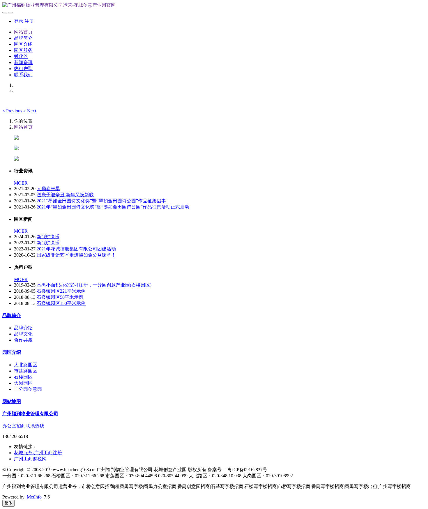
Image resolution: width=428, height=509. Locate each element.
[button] (12, 110)
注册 (29, 21)
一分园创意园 (28, 389)
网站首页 (23, 31)
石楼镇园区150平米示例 (61, 303)
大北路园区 (25, 364)
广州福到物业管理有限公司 (30, 413)
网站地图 (11, 401)
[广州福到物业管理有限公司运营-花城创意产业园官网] (214, 5)
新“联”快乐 (48, 236)
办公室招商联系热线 (23, 425)
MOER (21, 183)
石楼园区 (23, 376)
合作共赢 (23, 339)
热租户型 (23, 68)
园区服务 (23, 50)
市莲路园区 (25, 370)
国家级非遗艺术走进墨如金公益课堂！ (76, 254)
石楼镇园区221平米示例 (61, 291)
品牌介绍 (23, 327)
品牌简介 (23, 38)
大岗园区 (23, 383)
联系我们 (23, 74)
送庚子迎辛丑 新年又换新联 (65, 194)
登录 (18, 21)
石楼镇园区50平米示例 (60, 297)
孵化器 (21, 56)
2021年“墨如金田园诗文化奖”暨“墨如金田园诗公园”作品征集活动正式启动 (113, 206)
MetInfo (34, 496)
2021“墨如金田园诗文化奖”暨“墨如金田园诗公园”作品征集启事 (101, 200)
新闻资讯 (23, 62)
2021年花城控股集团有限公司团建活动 (76, 248)
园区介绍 (23, 44)
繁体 (8, 503)
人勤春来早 (48, 188)
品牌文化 (23, 333)
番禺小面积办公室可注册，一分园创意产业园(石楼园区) (94, 284)
